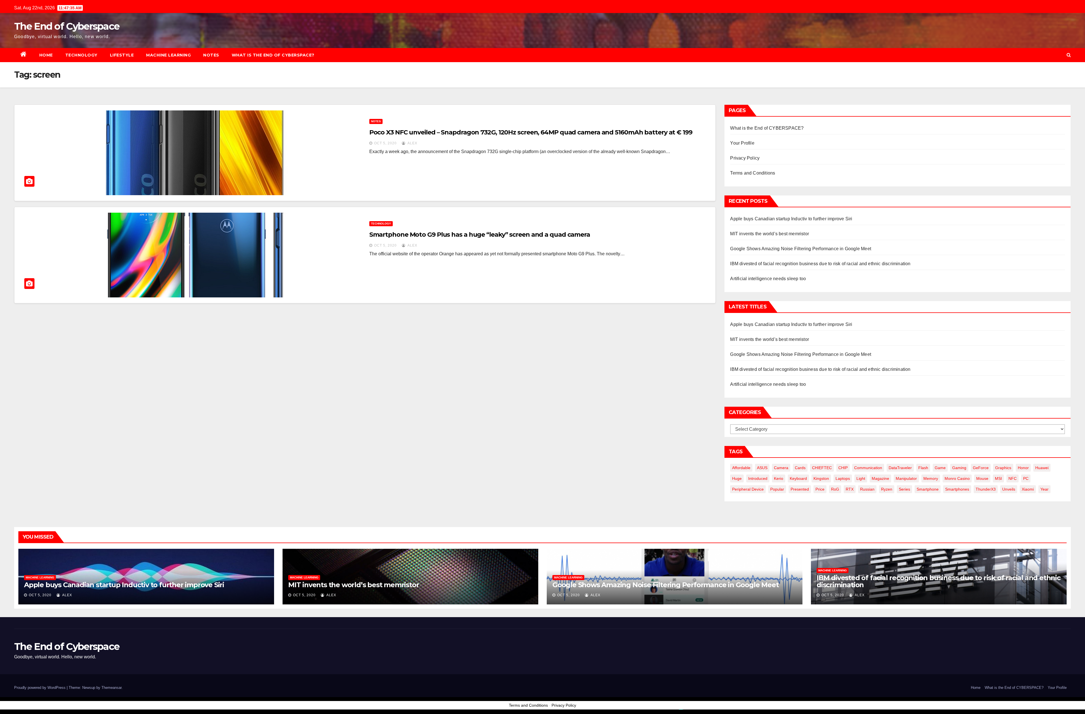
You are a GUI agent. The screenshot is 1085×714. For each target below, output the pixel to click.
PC (1025, 478)
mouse (982, 478)
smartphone (928, 489)
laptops (843, 478)
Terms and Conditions (752, 173)
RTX (850, 489)
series (904, 489)
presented (800, 489)
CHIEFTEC (822, 467)
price (819, 489)
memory (930, 478)
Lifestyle (122, 55)
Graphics (1003, 467)
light (860, 478)
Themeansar (111, 687)
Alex (412, 143)
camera (781, 467)
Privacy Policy (745, 158)
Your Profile (742, 143)
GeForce (981, 467)
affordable (741, 467)
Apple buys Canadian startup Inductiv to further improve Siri (791, 218)
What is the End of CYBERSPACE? (273, 55)
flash (923, 467)
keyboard (798, 478)
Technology (81, 55)
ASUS (762, 467)
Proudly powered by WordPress (40, 687)
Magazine (880, 478)
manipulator (906, 478)
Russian (867, 489)
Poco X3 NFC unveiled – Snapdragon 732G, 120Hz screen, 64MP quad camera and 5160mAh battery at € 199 (530, 132)
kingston (821, 478)
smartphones (957, 489)
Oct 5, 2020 (385, 143)
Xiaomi (1028, 489)
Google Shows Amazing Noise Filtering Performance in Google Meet (800, 248)
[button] (1069, 55)
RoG (835, 489)
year (1044, 489)
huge (737, 478)
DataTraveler (900, 467)
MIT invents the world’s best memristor (769, 233)
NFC (1012, 478)
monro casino (957, 478)
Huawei (1042, 467)
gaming (959, 467)
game (940, 467)
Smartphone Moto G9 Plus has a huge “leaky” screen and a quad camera (479, 234)
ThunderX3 (986, 489)
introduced (757, 478)
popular (777, 489)
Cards (800, 467)
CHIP (843, 467)
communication (868, 467)
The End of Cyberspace (66, 26)
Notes (211, 55)
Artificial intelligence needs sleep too (768, 278)
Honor (1023, 467)
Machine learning (168, 55)
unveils (1008, 489)
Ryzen (886, 489)
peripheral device (748, 489)
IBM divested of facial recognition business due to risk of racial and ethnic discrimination (820, 263)
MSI (998, 478)
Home (46, 55)
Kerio (778, 478)
